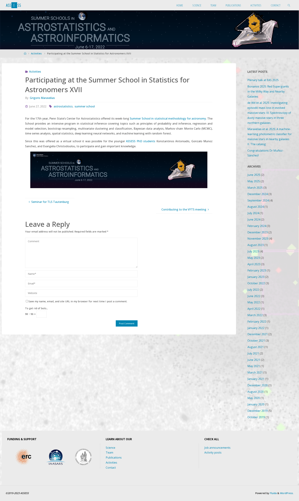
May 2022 (253, 302)
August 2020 (255, 392)
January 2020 (255, 404)
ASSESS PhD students (140, 141)
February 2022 (256, 321)
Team (109, 452)
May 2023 (253, 258)
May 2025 (253, 181)
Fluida (273, 493)
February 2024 (256, 226)
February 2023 (256, 270)
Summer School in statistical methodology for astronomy (168, 118)
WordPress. (286, 493)
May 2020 (253, 398)
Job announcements (217, 448)
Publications (114, 457)
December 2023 (257, 232)
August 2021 (255, 347)
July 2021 (253, 353)
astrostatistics (63, 106)
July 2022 (253, 290)
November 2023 (257, 238)
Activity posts (212, 452)
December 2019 (257, 411)
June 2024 (253, 219)
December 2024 (257, 194)
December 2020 (257, 385)
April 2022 (253, 309)
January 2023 (255, 277)
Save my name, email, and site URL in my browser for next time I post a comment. (78, 301)
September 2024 (258, 200)
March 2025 (255, 188)
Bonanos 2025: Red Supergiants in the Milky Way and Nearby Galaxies (268, 91)
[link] (289, 5)
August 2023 (255, 245)
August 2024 (255, 207)
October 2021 (256, 340)
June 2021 (253, 360)
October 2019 (256, 417)
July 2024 (253, 213)
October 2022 (256, 283)
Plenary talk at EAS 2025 (263, 80)
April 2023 (253, 264)
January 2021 (255, 379)
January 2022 (255, 328)
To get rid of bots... (36, 308)
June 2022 (253, 296)
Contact (111, 467)
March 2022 (255, 315)
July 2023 (253, 251)
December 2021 (257, 334)
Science (110, 448)
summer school (85, 106)
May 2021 (253, 366)
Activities (36, 53)
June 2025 (253, 175)
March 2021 (255, 372)
